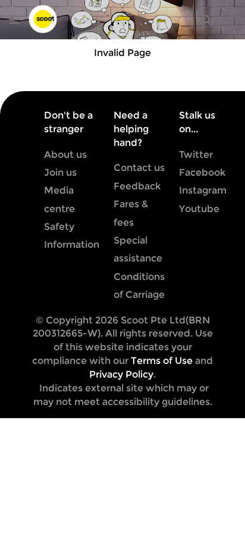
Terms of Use (162, 360)
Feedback (137, 186)
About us (65, 154)
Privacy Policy (121, 374)
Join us (60, 172)
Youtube (199, 208)
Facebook (202, 172)
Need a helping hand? (131, 129)
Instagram (203, 190)
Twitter (196, 154)
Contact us (139, 167)
